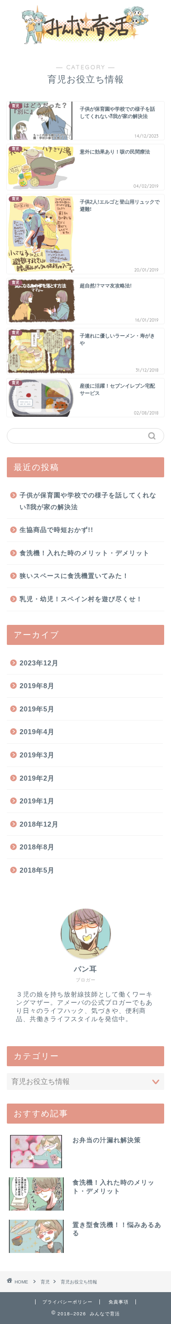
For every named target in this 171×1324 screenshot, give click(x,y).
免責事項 (119, 1301)
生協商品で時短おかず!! (56, 530)
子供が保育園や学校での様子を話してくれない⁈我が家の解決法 (88, 501)
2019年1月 (37, 801)
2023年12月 (39, 663)
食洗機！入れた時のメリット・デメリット (85, 553)
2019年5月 (37, 709)
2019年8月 (37, 686)
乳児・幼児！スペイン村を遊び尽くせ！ (81, 599)
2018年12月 (39, 824)
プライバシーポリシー (67, 1301)
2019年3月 (37, 755)
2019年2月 (37, 778)
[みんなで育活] (85, 44)
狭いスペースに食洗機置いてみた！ (74, 576)
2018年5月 (37, 870)
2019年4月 (37, 732)
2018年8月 (37, 847)
